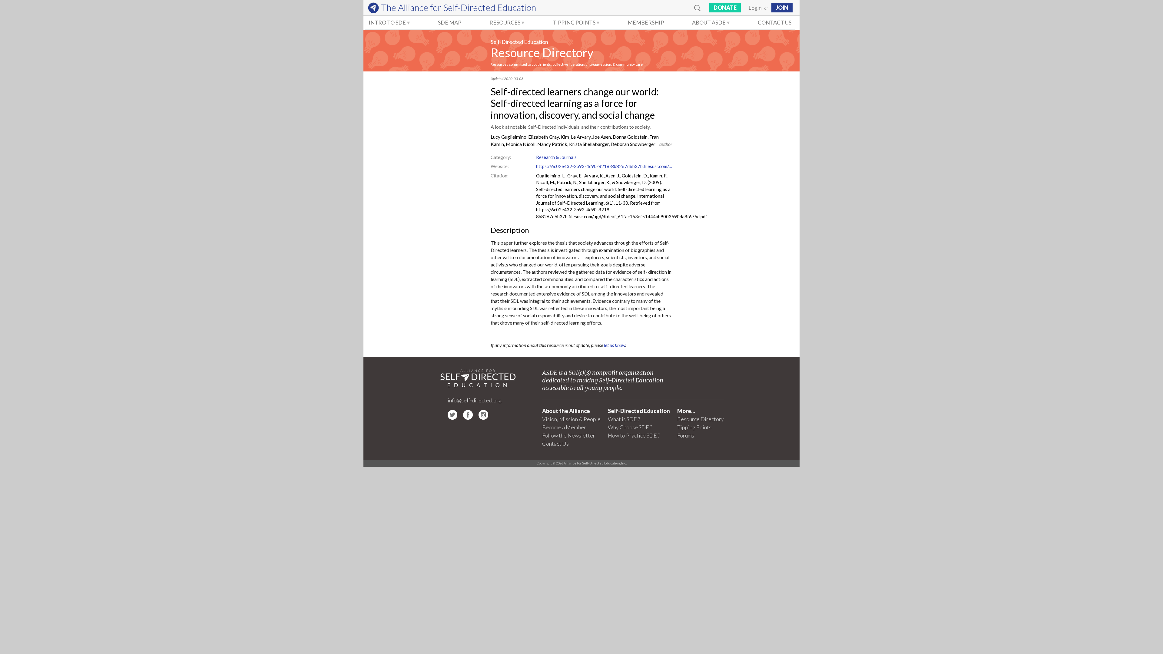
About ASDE (709, 22)
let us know (614, 345)
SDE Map (449, 22)
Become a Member (564, 427)
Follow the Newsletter (568, 435)
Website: (500, 166)
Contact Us (774, 22)
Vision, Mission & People (571, 419)
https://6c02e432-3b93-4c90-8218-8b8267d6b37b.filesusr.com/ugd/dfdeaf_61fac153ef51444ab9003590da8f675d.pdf (604, 166)
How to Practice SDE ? (634, 435)
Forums (685, 435)
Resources (504, 22)
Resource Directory (542, 52)
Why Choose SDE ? (630, 427)
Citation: (500, 175)
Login (755, 7)
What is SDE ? (624, 419)
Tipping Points (573, 22)
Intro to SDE (387, 22)
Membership (646, 22)
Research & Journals (556, 157)
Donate (725, 7)
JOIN (782, 7)
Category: (501, 157)
